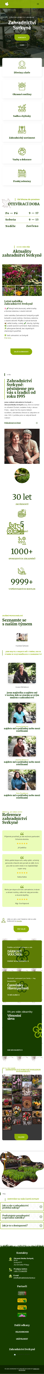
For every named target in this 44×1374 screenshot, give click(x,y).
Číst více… (8, 338)
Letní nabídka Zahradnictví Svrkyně (18, 302)
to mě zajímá (12, 995)
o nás (22, 45)
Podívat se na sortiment (17, 961)
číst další (21, 929)
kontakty (22, 37)
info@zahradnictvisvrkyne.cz (24, 1278)
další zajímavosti (21, 352)
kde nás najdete (14, 1050)
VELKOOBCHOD (22, 1332)
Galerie (21, 1137)
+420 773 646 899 (20, 1271)
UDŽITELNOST (22, 1339)
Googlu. (19, 921)
